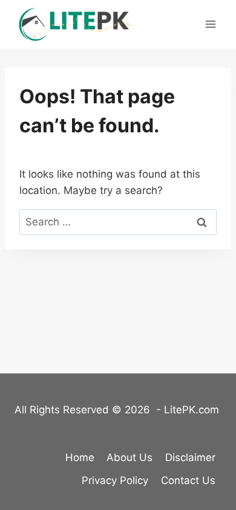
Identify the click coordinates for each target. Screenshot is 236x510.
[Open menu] (210, 24)
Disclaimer (190, 457)
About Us (129, 457)
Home (79, 457)
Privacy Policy (115, 480)
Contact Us (188, 480)
